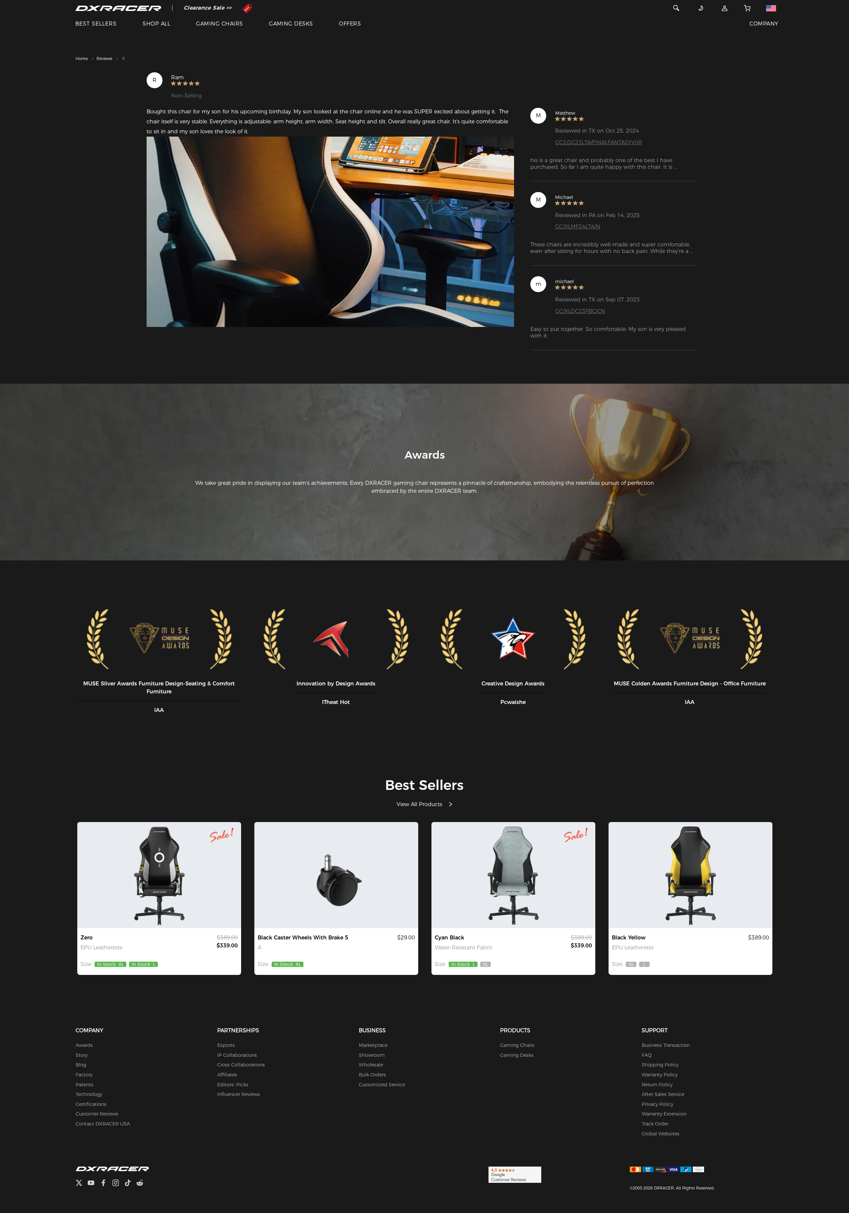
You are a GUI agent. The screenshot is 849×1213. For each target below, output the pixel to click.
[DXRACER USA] (118, 8)
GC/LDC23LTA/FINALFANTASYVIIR (598, 142)
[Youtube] (94, 1184)
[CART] (747, 8)
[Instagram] (118, 1184)
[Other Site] (771, 8)
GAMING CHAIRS (219, 24)
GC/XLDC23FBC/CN (580, 311)
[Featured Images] (330, 232)
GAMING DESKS (291, 24)
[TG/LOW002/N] (336, 875)
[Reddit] (142, 1184)
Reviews (104, 58)
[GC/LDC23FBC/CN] (513, 875)
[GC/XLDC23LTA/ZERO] (159, 875)
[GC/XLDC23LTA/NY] (690, 875)
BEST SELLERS (96, 24)
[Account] (724, 8)
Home (82, 58)
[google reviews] (515, 1175)
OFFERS (350, 24)
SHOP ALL (156, 24)
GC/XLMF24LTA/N (577, 226)
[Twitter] (82, 1184)
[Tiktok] (130, 1184)
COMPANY (764, 24)
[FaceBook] (106, 1184)
